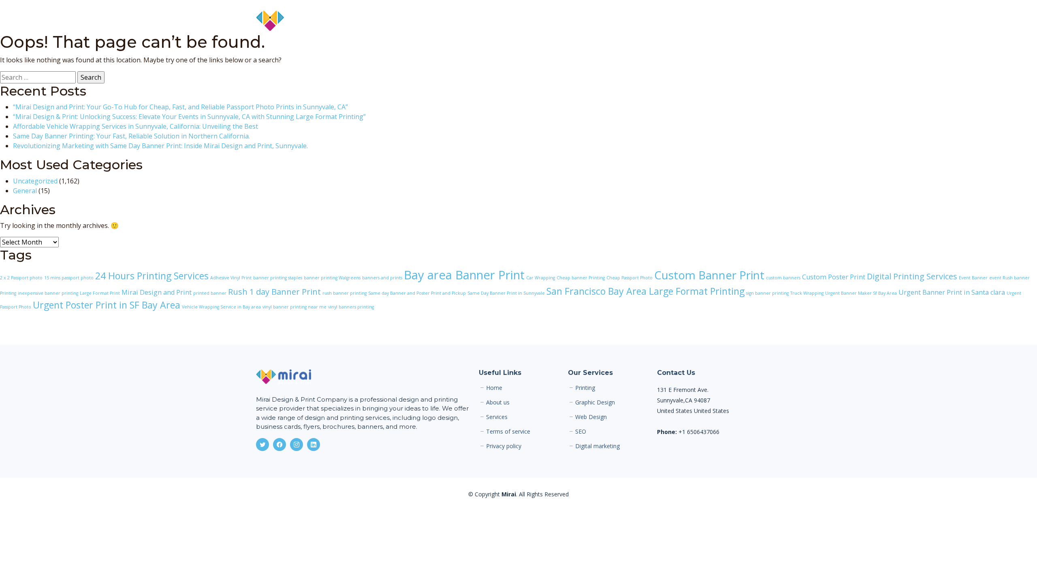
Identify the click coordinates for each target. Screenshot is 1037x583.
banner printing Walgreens (332, 278)
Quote (734, 21)
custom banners (783, 278)
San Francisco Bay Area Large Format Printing (645, 291)
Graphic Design (595, 402)
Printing (585, 388)
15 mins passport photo (69, 278)
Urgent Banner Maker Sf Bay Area (861, 293)
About (600, 21)
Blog (705, 21)
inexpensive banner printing (48, 293)
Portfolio (672, 21)
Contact (768, 21)
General (25, 190)
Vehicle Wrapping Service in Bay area (221, 307)
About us (498, 402)
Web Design (591, 417)
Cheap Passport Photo (629, 278)
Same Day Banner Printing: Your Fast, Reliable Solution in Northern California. (131, 136)
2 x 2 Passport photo (21, 278)
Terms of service (508, 431)
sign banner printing (767, 293)
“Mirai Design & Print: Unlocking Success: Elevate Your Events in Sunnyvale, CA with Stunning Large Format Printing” (189, 116)
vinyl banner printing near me (294, 307)
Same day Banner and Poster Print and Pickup (417, 293)
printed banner (209, 293)
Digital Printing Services (912, 276)
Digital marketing (597, 446)
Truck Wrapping (807, 293)
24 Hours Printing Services (152, 275)
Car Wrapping (540, 278)
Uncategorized (35, 181)
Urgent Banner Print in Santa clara (951, 292)
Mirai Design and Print (157, 292)
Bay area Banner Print (464, 275)
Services (633, 21)
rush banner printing (344, 293)
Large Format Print (100, 293)
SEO (580, 431)
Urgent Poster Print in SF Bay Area (106, 304)
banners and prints (382, 278)
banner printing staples (277, 278)
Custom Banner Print (709, 275)
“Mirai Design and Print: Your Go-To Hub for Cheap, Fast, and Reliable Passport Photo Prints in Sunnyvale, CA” (180, 106)
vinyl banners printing (351, 307)
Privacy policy (503, 446)
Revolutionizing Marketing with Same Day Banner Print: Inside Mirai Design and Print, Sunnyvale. (160, 145)
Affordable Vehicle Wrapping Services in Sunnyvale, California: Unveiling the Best (135, 126)
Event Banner (973, 278)
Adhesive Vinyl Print (231, 278)
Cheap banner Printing (581, 278)
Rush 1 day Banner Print (274, 291)
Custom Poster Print (833, 276)
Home (568, 21)
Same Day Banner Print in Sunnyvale (506, 293)
